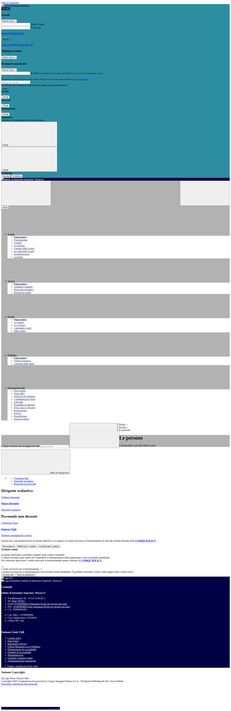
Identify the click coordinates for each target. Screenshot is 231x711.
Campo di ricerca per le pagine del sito (20, 446)
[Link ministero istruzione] (15, 5)
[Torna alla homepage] (115, 179)
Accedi (6, 8)
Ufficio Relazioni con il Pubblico (24, 646)
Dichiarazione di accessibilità (22, 649)
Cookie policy (15, 638)
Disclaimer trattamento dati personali (19, 684)
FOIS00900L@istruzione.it (41, 604)
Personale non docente (25, 484)
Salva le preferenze (25, 575)
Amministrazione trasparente (22, 661)
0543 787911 (18, 601)
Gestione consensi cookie (20, 658)
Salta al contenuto (10, 2)
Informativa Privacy (17, 644)
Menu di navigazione (59, 473)
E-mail (34, 73)
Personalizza (8, 546)
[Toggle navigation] (26, 193)
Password (36, 27)
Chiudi (5, 97)
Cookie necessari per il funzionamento (20, 569)
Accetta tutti (49, 546)
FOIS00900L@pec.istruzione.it (42, 606)
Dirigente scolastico (23, 481)
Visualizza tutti (21, 478)
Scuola (122, 427)
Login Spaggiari (82, 79)
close (5, 207)
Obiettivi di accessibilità (19, 652)
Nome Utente (37, 24)
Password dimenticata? (12, 33)
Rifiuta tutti (26, 546)
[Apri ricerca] (205, 193)
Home (122, 424)
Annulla (6, 176)
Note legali (13, 641)
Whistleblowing (15, 655)
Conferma (16, 176)
